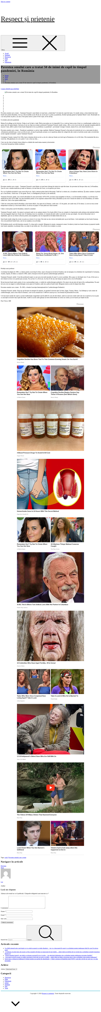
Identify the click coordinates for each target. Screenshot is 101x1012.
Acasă (7, 53)
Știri (6, 60)
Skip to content (5, 1)
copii (6, 857)
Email (3, 915)
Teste (6, 988)
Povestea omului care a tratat (17, 857)
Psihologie (8, 62)
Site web (3, 919)
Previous (3, 866)
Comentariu (4, 908)
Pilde (6, 59)
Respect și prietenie (28, 19)
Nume (3, 911)
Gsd (2, 882)
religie (7, 983)
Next (2, 868)
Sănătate (7, 55)
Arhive (3, 969)
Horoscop (8, 57)
